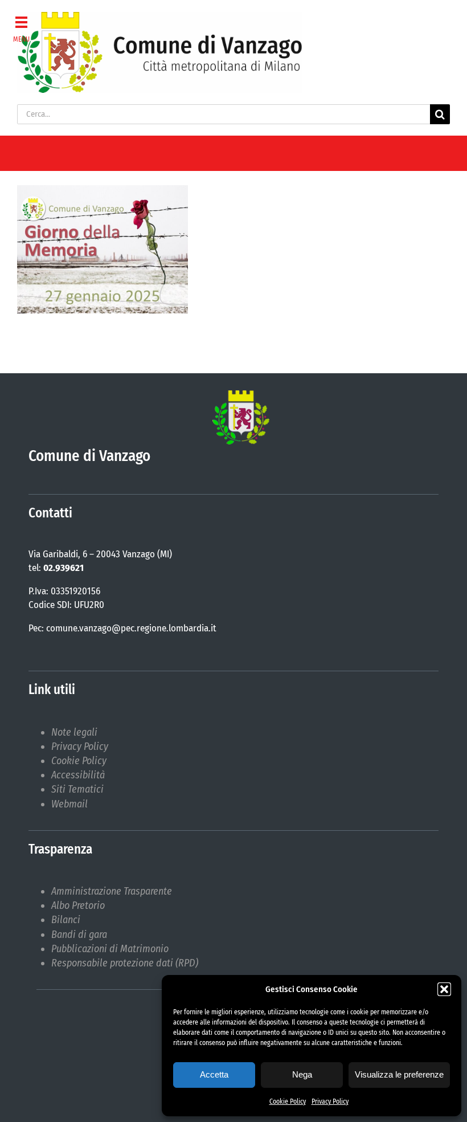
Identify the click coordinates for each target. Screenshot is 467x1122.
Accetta (214, 1074)
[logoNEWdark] (159, 17)
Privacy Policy (330, 1101)
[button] (444, 989)
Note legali (74, 732)
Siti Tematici (77, 789)
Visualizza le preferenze (399, 1074)
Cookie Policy (287, 1101)
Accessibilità (78, 775)
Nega (302, 1074)
